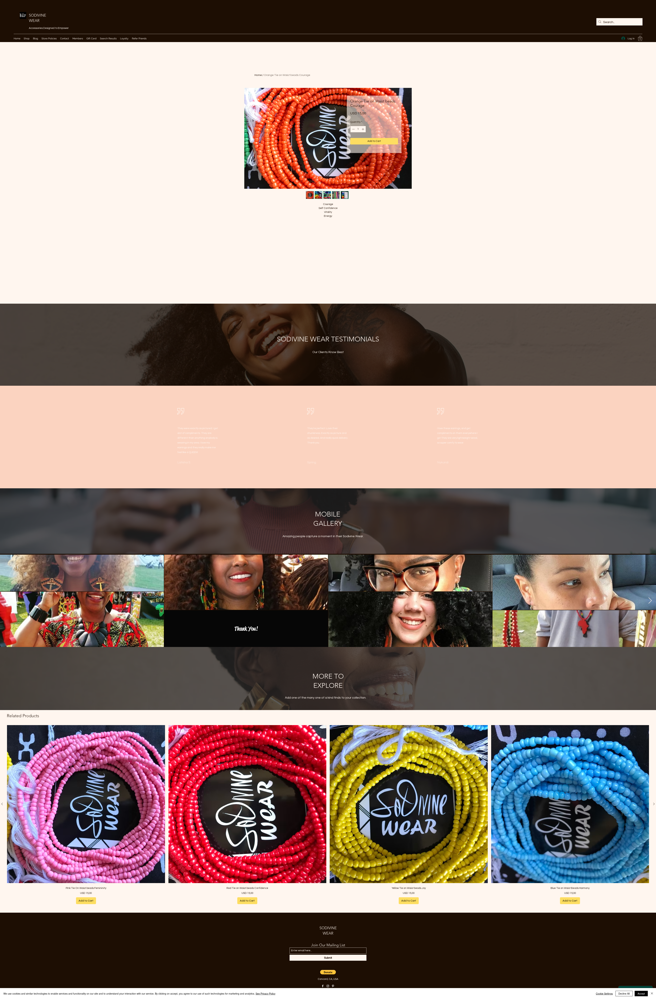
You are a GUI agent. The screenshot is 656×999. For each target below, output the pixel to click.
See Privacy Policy (265, 993)
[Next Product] (654, 804)
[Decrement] (353, 129)
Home (258, 75)
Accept (641, 993)
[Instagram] (328, 986)
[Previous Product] (2, 804)
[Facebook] (322, 986)
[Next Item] (650, 600)
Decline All (624, 993)
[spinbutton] (358, 129)
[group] (328, 814)
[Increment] (363, 129)
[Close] (652, 993)
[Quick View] (86, 804)
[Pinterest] (333, 986)
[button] (640, 38)
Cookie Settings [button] (604, 993)
